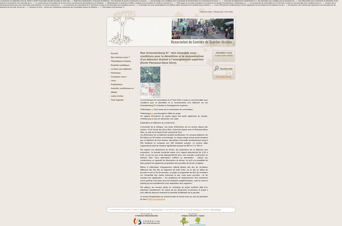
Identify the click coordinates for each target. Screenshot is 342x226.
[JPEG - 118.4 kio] (150, 97)
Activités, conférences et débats (122, 90)
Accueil (114, 53)
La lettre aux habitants (121, 69)
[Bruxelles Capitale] (184, 225)
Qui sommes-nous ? (120, 57)
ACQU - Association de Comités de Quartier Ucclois (203, 42)
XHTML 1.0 (197, 209)
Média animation (215, 209)
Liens (113, 81)
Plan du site (218, 12)
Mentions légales (157, 209)
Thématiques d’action (121, 61)
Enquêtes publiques (120, 65)
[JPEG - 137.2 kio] (150, 82)
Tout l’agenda (117, 100)
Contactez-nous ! (206, 12)
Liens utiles (228, 12)
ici (152, 109)
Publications (117, 84)
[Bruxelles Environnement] (197, 225)
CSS (190, 209)
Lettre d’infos (117, 96)
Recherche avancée (223, 77)
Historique (116, 73)
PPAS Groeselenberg (156, 199)
